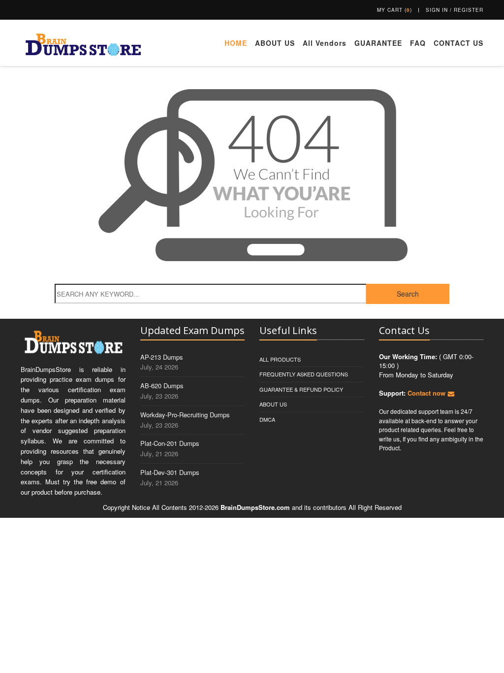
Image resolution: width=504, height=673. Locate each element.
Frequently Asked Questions (303, 374)
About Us (275, 43)
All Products (280, 359)
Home (235, 43)
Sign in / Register (454, 9)
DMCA (267, 419)
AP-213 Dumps (161, 357)
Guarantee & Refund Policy (301, 389)
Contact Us (458, 43)
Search (408, 294)
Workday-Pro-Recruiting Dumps (185, 414)
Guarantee (378, 43)
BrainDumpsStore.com (255, 507)
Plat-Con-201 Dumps (169, 443)
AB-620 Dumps (162, 385)
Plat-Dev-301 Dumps (169, 472)
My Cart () (394, 9)
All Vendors (324, 43)
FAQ (418, 43)
